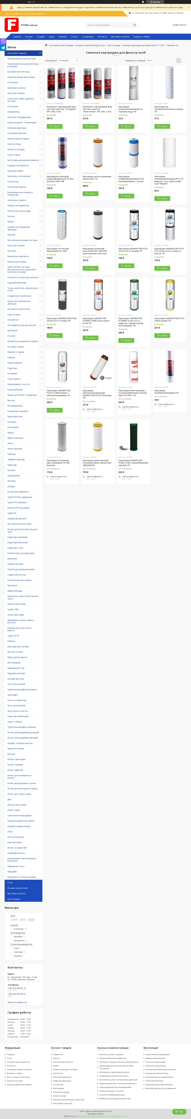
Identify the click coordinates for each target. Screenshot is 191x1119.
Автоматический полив (18, 309)
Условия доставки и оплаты (19, 1069)
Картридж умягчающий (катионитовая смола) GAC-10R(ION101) (97, 463)
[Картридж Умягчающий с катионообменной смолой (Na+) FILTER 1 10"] (133, 366)
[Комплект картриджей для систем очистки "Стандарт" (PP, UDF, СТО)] (62, 83)
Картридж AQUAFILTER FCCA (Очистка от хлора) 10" (133, 249)
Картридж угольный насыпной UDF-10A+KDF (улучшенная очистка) (95, 251)
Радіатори (12, 368)
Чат (181, 1112)
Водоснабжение (15, 389)
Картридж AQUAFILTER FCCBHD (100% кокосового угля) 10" (96, 321)
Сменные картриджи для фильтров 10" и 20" (143, 45)
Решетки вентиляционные (158, 1054)
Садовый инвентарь (16, 282)
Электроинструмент (17, 200)
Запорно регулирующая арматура (18, 228)
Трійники (11, 454)
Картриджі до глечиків (18, 646)
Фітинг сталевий (15, 764)
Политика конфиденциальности (113, 1116)
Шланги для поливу (16, 604)
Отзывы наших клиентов (18, 1062)
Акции (51, 37)
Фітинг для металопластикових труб (22, 530)
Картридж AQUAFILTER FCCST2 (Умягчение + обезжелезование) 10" (58, 393)
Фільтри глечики (15, 651)
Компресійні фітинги (17, 518)
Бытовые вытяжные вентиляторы (161, 1069)
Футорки (11, 481)
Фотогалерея (13, 899)
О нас (10, 882)
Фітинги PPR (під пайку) (18, 507)
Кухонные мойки (15, 171)
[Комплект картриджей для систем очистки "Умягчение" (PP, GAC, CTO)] (98, 83)
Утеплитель (13, 181)
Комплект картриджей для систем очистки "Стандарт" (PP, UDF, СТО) (62, 109)
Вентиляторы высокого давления (161, 1088)
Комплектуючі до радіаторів (20, 553)
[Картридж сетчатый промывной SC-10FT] (62, 224)
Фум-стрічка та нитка (17, 711)
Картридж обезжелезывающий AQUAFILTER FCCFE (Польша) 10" (97, 394)
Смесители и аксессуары (19, 211)
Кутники (11, 470)
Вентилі (11, 400)
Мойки (10, 221)
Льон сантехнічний (16, 705)
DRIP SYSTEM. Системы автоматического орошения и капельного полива (21, 269)
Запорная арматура (16, 128)
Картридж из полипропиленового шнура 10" (168, 109)
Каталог (29, 37)
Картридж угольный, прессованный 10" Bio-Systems (58, 463)
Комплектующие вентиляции (21, 77)
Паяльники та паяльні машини (21, 877)
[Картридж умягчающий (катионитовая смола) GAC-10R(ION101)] (98, 436)
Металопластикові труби (19, 524)
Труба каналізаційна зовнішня (21, 727)
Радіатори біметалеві (17, 542)
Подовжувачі (13, 475)
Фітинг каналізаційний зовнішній (22, 737)
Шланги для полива (16, 261)
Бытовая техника (15, 346)
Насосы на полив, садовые (111, 1054)
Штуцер (11, 486)
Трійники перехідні (16, 459)
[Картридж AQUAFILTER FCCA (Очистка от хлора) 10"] (133, 224)
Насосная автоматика (63, 1062)
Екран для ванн (14, 842)
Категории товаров (16, 53)
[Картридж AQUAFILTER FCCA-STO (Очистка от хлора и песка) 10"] (169, 224)
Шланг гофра (13, 810)
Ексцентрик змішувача (18, 491)
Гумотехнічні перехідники (19, 815)
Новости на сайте (15, 1081)
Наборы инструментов (18, 205)
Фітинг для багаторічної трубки (22, 788)
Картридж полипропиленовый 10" (166, 391)
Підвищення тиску (15, 866)
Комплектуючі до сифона (19, 580)
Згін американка (15, 405)
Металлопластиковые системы (22, 240)
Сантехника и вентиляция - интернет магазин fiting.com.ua (77, 45)
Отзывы (41, 37)
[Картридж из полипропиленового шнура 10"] (169, 83)
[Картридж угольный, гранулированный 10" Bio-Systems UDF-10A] (62, 152)
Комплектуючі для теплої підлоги (19, 629)
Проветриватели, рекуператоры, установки (23, 65)
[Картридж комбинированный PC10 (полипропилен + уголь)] (133, 152)
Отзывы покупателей (17, 888)
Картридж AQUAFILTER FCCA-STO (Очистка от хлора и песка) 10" (169, 251)
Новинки (63, 37)
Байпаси (11, 641)
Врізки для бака (14, 416)
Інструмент (12, 373)
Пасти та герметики (16, 700)
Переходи (12, 465)
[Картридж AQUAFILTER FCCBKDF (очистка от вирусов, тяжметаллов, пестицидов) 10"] (133, 294)
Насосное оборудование (19, 117)
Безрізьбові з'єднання (17, 411)
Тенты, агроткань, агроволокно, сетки (22, 289)
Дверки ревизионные (155, 1058)
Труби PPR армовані (17, 502)
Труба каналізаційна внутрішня (22, 689)
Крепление (12, 330)
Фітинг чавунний (15, 770)
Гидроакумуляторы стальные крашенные (118, 1083)
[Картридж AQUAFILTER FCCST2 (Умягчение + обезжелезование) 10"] (62, 366)
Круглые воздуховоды (156, 1065)
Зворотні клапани (15, 748)
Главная (17, 37)
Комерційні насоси (16, 853)
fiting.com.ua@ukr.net (17, 1002)
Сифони (11, 357)
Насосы (11, 216)
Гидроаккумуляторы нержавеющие (115, 1087)
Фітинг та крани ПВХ (17, 847)
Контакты (102, 37)
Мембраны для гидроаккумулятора (115, 1098)
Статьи (74, 37)
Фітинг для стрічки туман (19, 794)
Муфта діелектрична (17, 657)
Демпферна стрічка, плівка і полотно (20, 621)
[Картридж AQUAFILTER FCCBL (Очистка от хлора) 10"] (62, 294)
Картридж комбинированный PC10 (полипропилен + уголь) (131, 179)
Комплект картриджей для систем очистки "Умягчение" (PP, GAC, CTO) (97, 109)
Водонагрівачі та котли (18, 384)
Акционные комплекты (18, 256)
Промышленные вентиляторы (21, 58)
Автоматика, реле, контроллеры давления (118, 1079)
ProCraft (11, 336)
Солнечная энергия (16, 187)
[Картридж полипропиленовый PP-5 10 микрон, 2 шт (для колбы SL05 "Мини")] (169, 152)
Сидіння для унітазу (16, 574)
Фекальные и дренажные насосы (114, 1072)
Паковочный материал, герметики (68, 1099)
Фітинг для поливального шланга (19, 776)
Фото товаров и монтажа (18, 1077)
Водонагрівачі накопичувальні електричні (21, 859)
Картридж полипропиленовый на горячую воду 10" (130, 109)
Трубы (56, 1065)
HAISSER (11, 234)
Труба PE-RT (13, 635)
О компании (87, 37)
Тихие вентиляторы (154, 1081)
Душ (9, 799)
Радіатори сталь (15, 548)
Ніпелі (10, 443)
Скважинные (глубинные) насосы (114, 1076)
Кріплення (12, 558)
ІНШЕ (9, 831)
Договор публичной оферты (19, 1084)
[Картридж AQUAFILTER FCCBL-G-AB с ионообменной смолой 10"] (133, 436)
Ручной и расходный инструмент (22, 341)
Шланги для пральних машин (21, 569)
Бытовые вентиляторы (18, 71)
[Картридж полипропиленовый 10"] (169, 366)
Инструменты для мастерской (21, 325)
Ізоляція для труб (15, 678)
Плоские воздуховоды (156, 1062)
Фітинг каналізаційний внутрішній (23, 732)
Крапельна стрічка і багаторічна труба (22, 597)
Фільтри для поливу (16, 804)
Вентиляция (58, 1088)
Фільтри (11, 754)
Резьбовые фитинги (17, 133)
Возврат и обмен (141, 37)
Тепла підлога (14, 379)
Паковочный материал (18, 138)
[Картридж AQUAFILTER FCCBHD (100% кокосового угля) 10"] (98, 294)
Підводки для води (16, 673)
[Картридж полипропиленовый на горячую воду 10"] (133, 83)
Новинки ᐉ (58, 1054)
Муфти (10, 432)
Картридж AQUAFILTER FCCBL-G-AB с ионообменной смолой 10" (133, 463)
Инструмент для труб (62, 1103)
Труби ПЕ (11, 513)
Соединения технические (19, 296)
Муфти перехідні (15, 438)
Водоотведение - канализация (21, 122)
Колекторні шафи (15, 614)
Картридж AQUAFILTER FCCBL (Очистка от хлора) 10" (62, 319)
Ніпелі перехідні (14, 448)
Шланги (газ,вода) (16, 149)
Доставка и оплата (120, 37)
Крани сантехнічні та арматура (22, 395)
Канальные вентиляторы (157, 1073)
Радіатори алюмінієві (17, 537)
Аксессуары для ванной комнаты (23, 160)
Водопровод (13, 111)
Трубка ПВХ (13, 609)
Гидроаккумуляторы (62, 1081)
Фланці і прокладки (16, 759)
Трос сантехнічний (16, 684)
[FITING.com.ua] (12, 25)
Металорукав (13, 662)
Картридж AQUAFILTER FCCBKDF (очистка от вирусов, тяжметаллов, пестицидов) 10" (130, 322)
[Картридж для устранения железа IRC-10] (98, 152)
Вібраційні (12, 871)
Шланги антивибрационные (112, 1094)
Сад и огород (13, 154)
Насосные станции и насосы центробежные (119, 1062)
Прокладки (12, 694)
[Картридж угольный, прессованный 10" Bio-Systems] (62, 436)
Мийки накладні (14, 590)
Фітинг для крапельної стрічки (21, 783)
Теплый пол (13, 319)
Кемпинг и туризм (15, 352)
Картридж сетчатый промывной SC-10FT (58, 249)
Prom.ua (108, 1111)
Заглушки (11, 422)
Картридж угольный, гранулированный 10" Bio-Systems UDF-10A (60, 179)
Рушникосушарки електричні (20, 820)
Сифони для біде (15, 564)
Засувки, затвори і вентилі (19, 743)
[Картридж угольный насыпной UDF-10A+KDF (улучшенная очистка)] (98, 224)
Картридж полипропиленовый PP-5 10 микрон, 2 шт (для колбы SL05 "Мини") (168, 180)
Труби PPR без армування (19, 497)
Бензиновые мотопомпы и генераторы (20, 193)
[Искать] (134, 25)
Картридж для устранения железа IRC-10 (97, 177)
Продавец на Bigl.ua (95, 1114)
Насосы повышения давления (112, 1058)
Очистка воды (14, 144)
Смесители (58, 1073)
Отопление (12, 82)
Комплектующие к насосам (65, 1069)
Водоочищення (14, 362)
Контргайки (12, 427)
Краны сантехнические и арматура (19, 302)
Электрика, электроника (18, 176)
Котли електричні (15, 837)
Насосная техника (16, 93)
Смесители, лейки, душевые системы (20, 99)
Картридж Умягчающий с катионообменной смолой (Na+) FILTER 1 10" (132, 393)
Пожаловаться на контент (88, 1116)
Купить (56, 126)
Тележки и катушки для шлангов (22, 277)
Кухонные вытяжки (16, 88)
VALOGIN (11, 251)
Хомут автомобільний (17, 716)
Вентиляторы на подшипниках (159, 1077)
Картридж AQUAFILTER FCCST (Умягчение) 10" (169, 319)
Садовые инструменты (18, 165)
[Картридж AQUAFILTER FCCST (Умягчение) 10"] (169, 294)
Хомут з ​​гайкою (14, 721)
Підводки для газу (15, 668)
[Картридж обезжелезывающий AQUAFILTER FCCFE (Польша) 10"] (98, 366)
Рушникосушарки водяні (18, 826)
